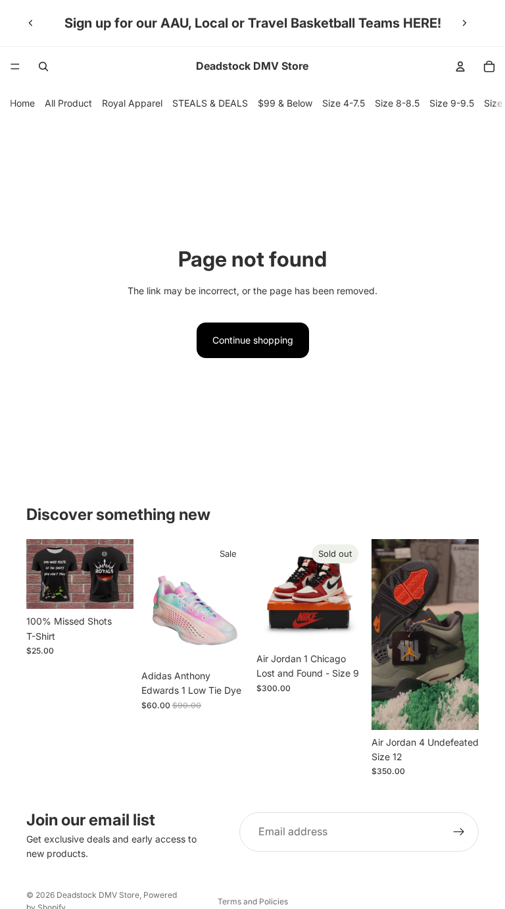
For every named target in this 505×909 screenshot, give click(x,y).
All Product (68, 103)
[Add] (228, 643)
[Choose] (113, 589)
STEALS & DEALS (210, 103)
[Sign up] (459, 832)
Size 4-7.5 (343, 103)
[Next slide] (464, 23)
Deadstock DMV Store (98, 895)
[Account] (460, 66)
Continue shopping (252, 340)
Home (22, 103)
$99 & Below (285, 103)
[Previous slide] (30, 23)
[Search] (43, 66)
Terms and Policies (253, 901)
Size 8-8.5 (397, 103)
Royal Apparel (132, 103)
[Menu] (15, 66)
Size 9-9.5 (451, 103)
